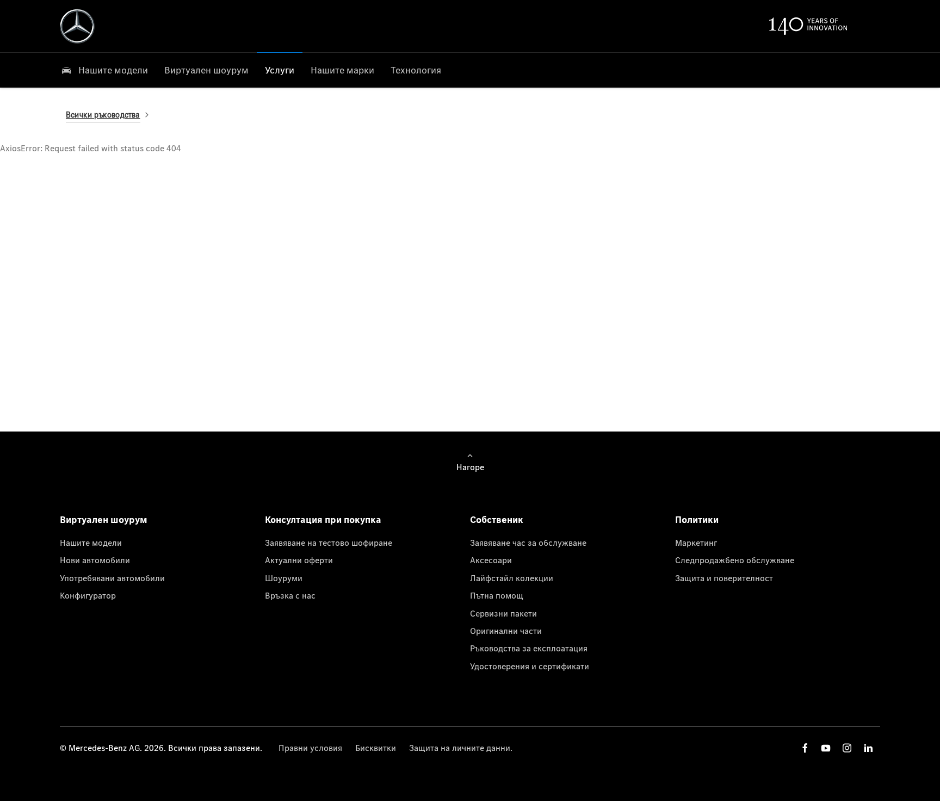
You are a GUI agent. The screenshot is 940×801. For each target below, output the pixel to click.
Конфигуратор (88, 595)
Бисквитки (375, 747)
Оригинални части (506, 630)
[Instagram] (847, 748)
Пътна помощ (496, 595)
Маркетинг (696, 542)
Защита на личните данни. (460, 747)
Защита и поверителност (724, 577)
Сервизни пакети (503, 613)
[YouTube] (825, 748)
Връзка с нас (290, 595)
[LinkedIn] (868, 748)
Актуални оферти (299, 559)
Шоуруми (283, 577)
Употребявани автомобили (112, 577)
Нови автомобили (95, 559)
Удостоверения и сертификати (529, 666)
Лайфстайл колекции (511, 577)
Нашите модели (91, 542)
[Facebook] (805, 748)
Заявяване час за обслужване (528, 542)
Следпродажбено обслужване (734, 559)
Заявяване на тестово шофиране (328, 542)
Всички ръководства (103, 114)
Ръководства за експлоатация (529, 648)
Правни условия (310, 747)
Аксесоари (491, 559)
